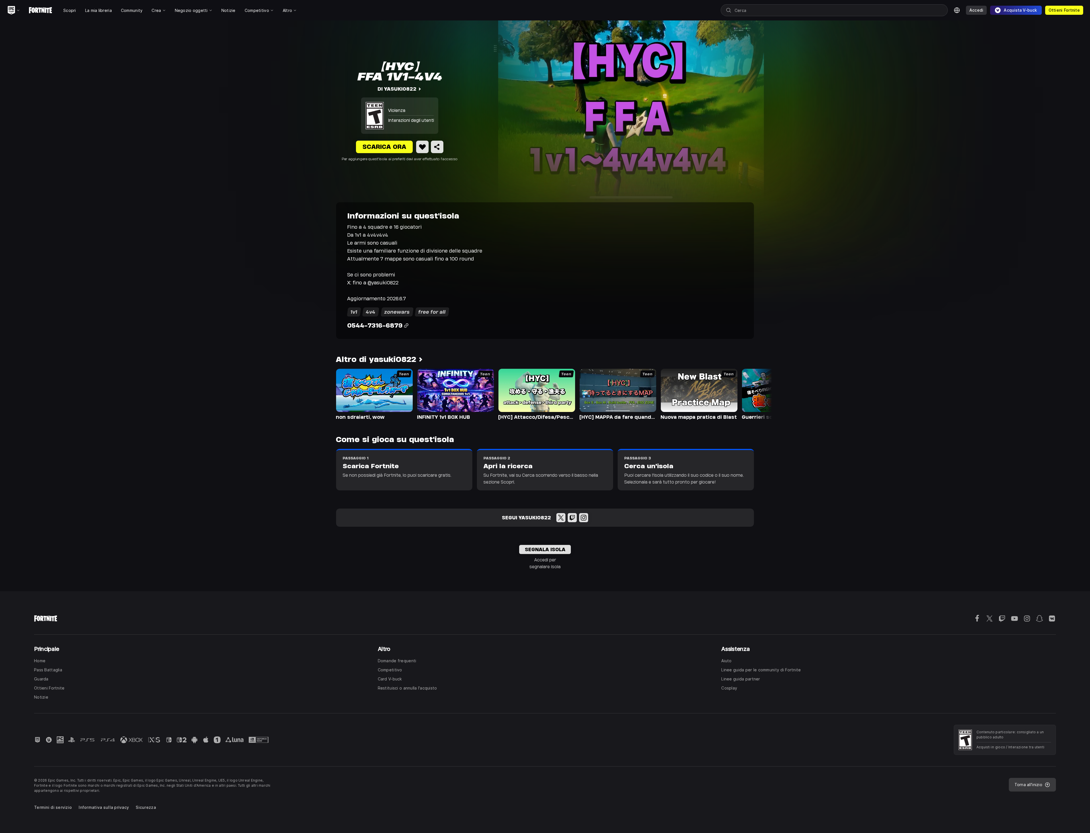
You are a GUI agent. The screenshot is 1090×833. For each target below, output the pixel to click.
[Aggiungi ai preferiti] (422, 147)
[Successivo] (757, 394)
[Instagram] (583, 517)
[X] (560, 517)
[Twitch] (572, 517)
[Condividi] (437, 147)
